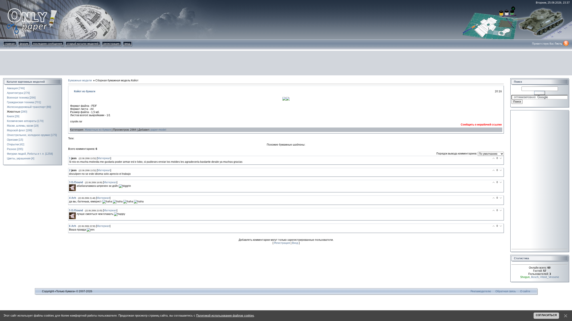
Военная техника (18, 97)
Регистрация (111, 43)
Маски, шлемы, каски (20, 125)
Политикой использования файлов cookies (225, 315)
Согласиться (546, 315)
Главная (10, 43)
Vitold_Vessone (549, 277)
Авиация (12, 88)
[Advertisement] (286, 63)
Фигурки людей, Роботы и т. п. (25, 153)
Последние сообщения (47, 43)
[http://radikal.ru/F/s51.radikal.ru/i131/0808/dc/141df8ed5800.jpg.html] (288, 99)
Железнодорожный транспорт (26, 107)
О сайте (525, 291)
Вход (127, 43)
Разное (11, 149)
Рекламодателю (481, 291)
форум (24, 43)
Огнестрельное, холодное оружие (28, 135)
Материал (103, 158)
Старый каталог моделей (83, 43)
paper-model (158, 129)
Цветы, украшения (19, 158)
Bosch (535, 277)
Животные (13, 111)
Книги (10, 116)
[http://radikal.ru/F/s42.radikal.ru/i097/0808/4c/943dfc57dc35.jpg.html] (284, 99)
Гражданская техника (20, 102)
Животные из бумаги (98, 129)
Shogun (525, 277)
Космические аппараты (22, 121)
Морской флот (16, 130)
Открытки (13, 144)
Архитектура (15, 93)
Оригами (12, 139)
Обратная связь (505, 291)
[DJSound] (72, 187)
